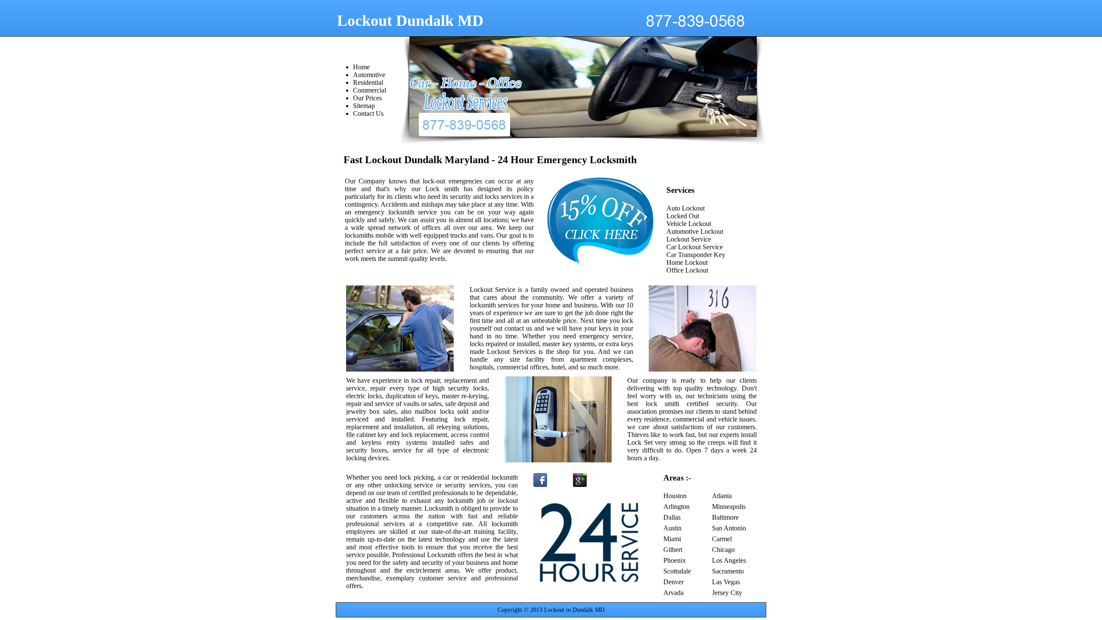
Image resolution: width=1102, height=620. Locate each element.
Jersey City (727, 592)
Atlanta (722, 495)
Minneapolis (729, 506)
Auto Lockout (685, 208)
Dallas (672, 517)
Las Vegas (726, 582)
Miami (672, 538)
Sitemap (364, 105)
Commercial (369, 90)
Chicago (723, 549)
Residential (368, 82)
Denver (673, 582)
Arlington (676, 506)
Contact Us (368, 113)
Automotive (369, 74)
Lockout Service (688, 239)
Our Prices (367, 98)
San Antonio (729, 528)
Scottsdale (677, 571)
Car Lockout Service (694, 247)
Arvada (673, 592)
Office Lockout (687, 270)
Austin (672, 528)
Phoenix (674, 560)
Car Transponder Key (695, 254)
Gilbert (672, 549)
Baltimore (725, 517)
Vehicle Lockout (688, 223)
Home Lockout (687, 262)
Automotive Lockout (694, 231)
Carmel (722, 538)
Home (361, 67)
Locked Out (682, 216)
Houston (675, 495)
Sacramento (728, 571)
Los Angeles (729, 560)
